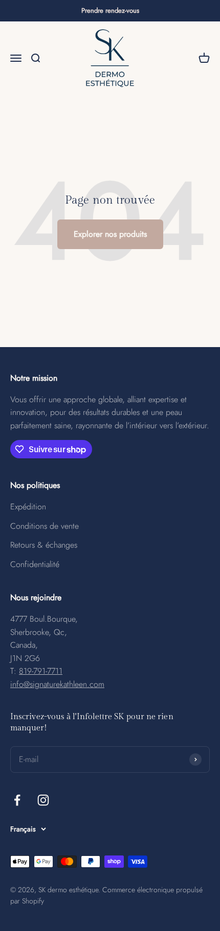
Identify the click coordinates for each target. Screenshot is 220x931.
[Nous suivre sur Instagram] (43, 800)
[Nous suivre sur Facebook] (17, 800)
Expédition (28, 506)
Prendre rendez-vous (110, 10)
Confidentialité (34, 564)
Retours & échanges (43, 545)
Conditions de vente (44, 526)
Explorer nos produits (110, 234)
